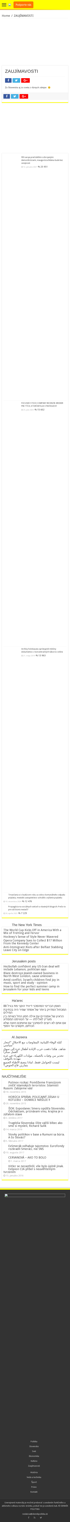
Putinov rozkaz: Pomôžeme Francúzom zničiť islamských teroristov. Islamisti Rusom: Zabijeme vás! (32, 1085)
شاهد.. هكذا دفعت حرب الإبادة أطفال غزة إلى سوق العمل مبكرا (34, 1050)
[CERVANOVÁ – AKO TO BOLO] (5, 1157)
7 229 (24, 913)
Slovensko (34, 1446)
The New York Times (27, 925)
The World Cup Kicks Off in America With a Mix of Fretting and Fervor (32, 931)
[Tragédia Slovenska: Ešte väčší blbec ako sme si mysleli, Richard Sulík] (5, 1123)
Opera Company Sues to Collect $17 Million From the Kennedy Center (32, 942)
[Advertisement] (35, 42)
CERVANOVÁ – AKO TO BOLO (27, 1157)
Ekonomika (34, 1456)
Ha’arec (17, 1000)
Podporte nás (23, 4)
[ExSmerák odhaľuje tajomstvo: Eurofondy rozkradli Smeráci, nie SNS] (5, 1146)
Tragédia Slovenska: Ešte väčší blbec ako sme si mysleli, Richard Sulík (35, 1124)
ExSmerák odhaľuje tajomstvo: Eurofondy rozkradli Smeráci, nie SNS (36, 1147)
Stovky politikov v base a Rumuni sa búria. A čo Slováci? (36, 1136)
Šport (34, 1482)
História (34, 1472)
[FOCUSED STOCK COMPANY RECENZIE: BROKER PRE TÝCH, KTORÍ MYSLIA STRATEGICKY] (11, 523)
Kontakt (33, 1492)
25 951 (44, 166)
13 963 (42, 655)
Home (6, 15)
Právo (34, 1487)
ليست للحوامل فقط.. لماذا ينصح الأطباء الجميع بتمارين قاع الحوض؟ (31, 1064)
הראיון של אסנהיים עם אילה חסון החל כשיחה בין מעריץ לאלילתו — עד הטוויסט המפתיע (33, 1018)
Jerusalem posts (24, 961)
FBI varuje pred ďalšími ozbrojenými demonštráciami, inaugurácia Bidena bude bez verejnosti (42, 160)
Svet (34, 1451)
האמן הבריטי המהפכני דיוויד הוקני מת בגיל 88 (32, 1006)
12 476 (28, 901)
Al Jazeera (19, 1037)
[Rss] (34, 1518)
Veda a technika (34, 1477)
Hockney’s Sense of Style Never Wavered (30, 936)
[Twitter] (41, 1518)
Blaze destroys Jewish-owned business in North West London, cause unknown (30, 974)
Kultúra (34, 1461)
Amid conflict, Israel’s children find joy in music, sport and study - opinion (31, 981)
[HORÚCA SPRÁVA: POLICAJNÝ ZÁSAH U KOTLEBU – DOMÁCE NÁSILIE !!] (5, 1097)
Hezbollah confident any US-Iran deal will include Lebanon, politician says (31, 968)
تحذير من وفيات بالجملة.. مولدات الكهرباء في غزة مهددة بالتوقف (33, 1057)
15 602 (40, 409)
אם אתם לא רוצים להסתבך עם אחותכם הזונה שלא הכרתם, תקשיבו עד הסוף (34, 1024)
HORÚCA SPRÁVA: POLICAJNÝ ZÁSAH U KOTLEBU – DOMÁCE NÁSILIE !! (33, 1098)
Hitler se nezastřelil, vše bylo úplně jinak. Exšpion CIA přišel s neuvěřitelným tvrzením (33, 1169)
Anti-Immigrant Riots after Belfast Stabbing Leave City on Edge (33, 948)
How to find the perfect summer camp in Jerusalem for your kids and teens (31, 988)
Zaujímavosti (34, 1466)
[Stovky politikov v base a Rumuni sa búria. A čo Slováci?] (5, 1134)
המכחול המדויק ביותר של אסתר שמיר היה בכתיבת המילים (34, 1011)
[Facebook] (29, 1518)
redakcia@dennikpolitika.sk (35, 1514)
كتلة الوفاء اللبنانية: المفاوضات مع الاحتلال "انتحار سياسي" (32, 1044)
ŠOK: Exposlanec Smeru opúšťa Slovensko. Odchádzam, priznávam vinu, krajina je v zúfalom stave (34, 1111)
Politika (34, 1441)
